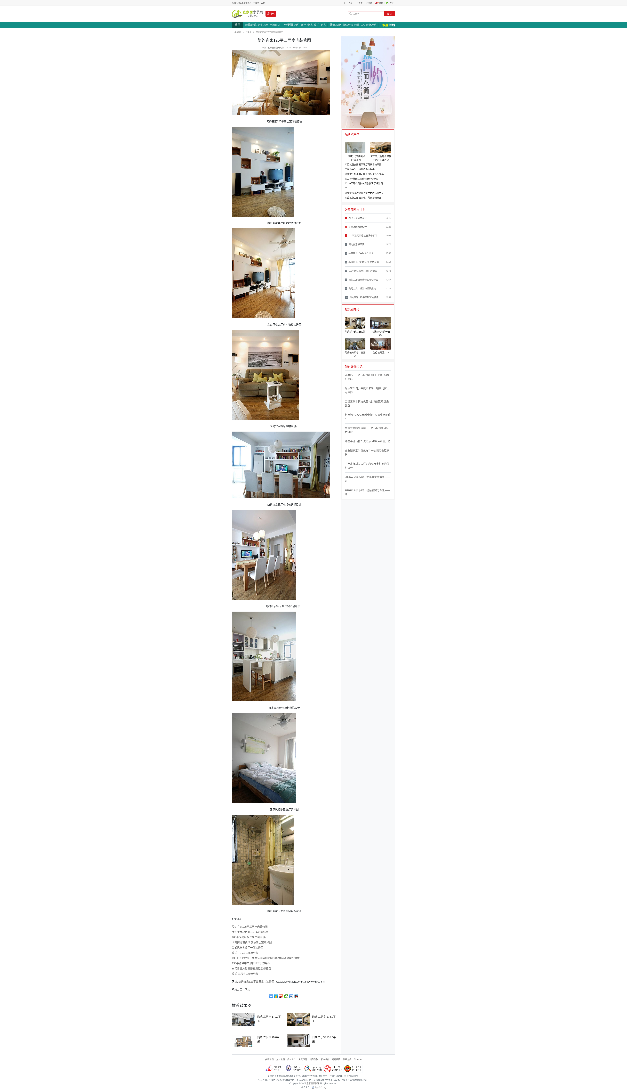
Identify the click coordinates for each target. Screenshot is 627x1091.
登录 (257, 3)
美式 (323, 25)
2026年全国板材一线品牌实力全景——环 (367, 492)
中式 (310, 25)
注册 (263, 3)
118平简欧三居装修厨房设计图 (362, 178)
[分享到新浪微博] (281, 996)
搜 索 (389, 13)
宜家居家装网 (274, 48)
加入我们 (280, 1059)
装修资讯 (251, 25)
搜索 (360, 3)
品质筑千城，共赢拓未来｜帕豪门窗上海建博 (367, 390)
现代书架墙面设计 (356, 218)
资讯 (271, 13)
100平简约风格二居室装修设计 (250, 937)
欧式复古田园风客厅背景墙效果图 (364, 164)
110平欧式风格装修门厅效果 (361, 271)
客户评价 (325, 1059)
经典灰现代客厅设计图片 (360, 253)
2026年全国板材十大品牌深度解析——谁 (367, 479)
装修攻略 (335, 25)
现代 (303, 25)
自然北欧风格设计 (356, 226)
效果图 (288, 25)
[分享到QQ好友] (296, 996)
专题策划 (388, 25)
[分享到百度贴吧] (291, 996)
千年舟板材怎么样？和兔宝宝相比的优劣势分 (367, 465)
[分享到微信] (286, 996)
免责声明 (302, 1059)
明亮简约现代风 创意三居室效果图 (252, 942)
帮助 (370, 3)
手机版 (350, 3)
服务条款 (314, 1059)
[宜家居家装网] (247, 14)
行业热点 (263, 25)
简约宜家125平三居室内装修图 (250, 926)
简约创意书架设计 (356, 244)
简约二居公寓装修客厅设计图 (362, 279)
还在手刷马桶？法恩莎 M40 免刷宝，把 (367, 441)
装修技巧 (359, 25)
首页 (237, 25)
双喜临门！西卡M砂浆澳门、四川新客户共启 (367, 377)
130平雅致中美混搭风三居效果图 (251, 963)
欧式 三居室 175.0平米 (245, 953)
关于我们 (269, 1059)
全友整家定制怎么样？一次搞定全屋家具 (367, 452)
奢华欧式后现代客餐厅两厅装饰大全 (365, 193)
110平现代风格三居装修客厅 (361, 235)
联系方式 (347, 1059)
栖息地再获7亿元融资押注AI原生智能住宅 (368, 416)
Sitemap (358, 1059)
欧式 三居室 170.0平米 (245, 973)
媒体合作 (291, 1059)
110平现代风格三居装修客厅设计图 (365, 183)
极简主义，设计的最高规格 (361, 169)
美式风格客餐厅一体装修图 (247, 947)
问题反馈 (336, 1059)
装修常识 (348, 25)
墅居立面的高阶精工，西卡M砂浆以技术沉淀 (367, 430)
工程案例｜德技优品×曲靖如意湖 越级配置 (367, 403)
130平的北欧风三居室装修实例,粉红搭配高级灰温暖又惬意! (266, 958)
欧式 (316, 25)
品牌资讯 (275, 25)
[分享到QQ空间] (276, 996)
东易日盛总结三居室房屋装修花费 (251, 968)
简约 (296, 25)
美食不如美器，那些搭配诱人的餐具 (365, 174)
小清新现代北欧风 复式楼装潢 (362, 262)
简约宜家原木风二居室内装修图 (250, 932)
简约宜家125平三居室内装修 (362, 297)
